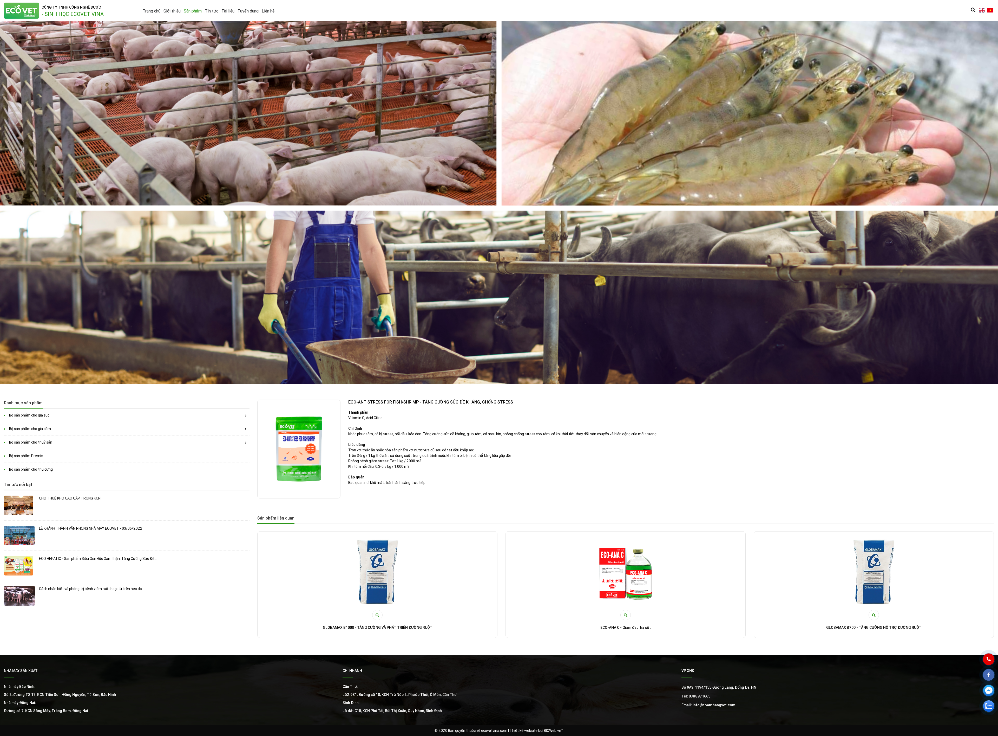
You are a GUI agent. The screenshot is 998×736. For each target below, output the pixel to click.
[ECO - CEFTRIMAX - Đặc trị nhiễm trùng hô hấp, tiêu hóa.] (625, 571)
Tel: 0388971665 (695, 696)
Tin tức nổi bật (18, 484)
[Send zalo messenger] (993, 710)
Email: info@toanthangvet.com (708, 705)
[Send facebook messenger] (993, 694)
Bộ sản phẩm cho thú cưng (31, 469)
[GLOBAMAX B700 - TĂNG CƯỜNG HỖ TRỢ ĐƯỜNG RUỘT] (377, 571)
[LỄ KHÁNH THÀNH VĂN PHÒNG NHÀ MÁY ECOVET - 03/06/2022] (19, 535)
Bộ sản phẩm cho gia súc (29, 415)
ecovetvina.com (494, 730)
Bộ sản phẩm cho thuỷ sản (30, 442)
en (982, 10)
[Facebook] (993, 679)
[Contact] (993, 663)
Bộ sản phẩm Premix (26, 455)
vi (990, 10)
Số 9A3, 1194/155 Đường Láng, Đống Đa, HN (718, 687)
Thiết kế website (523, 730)
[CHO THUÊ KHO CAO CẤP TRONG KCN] (19, 505)
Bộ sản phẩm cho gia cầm (30, 428)
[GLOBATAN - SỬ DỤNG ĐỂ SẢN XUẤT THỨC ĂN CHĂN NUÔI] (873, 571)
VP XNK (687, 670)
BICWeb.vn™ (553, 730)
